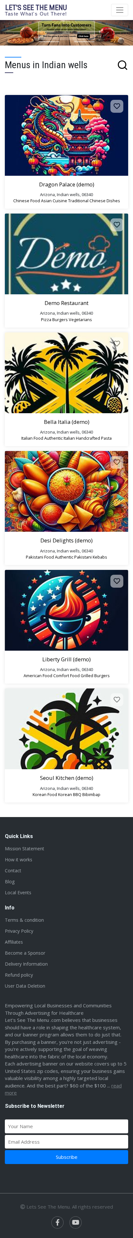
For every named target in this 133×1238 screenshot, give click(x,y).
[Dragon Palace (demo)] (66, 135)
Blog (10, 881)
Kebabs (100, 557)
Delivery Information (26, 964)
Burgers (60, 319)
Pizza (46, 319)
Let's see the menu (36, 9)
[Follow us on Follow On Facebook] (57, 1222)
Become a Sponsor (25, 953)
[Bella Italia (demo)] (66, 372)
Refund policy (19, 975)
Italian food (32, 438)
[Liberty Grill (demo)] (66, 610)
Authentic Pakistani (73, 557)
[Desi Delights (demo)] (66, 491)
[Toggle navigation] (119, 10)
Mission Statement (24, 848)
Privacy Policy (19, 931)
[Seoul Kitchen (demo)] (66, 728)
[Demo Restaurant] (66, 254)
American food (38, 675)
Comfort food (66, 675)
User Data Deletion (25, 986)
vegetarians (80, 319)
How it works (18, 859)
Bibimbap (91, 794)
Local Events (18, 892)
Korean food (45, 794)
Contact (13, 870)
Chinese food (26, 201)
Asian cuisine (54, 201)
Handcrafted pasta (94, 438)
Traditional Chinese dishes (94, 201)
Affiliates (14, 942)
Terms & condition (24, 920)
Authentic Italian (59, 438)
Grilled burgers (95, 675)
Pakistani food (40, 557)
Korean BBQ (69, 794)
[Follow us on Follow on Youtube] (75, 1222)
